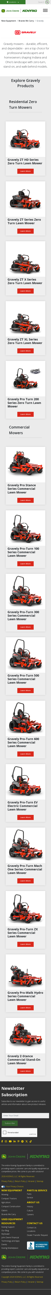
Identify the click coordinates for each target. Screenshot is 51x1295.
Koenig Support (7, 1227)
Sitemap (40, 1181)
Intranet (31, 1181)
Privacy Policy (7, 1181)
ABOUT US (33, 1202)
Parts (29, 1194)
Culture (30, 1210)
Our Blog (5, 1230)
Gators (4, 1210)
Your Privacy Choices (15, 1186)
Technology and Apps (10, 1241)
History (30, 1206)
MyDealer (5, 1234)
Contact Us (31, 1227)
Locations (12, 2)
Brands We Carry (26, 20)
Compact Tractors (9, 1198)
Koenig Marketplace (9, 1248)
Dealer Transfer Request (37, 1235)
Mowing (4, 1194)
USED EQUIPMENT (12, 1219)
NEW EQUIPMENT (11, 1190)
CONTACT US (34, 1223)
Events (4, 1244)
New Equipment (8, 20)
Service (30, 1197)
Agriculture (5, 1202)
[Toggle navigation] (45, 11)
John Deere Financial (10, 1237)
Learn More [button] (25, 171)
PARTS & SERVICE (37, 1190)
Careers (30, 1214)
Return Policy (20, 1181)
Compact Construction (10, 1206)
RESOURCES (8, 1223)
